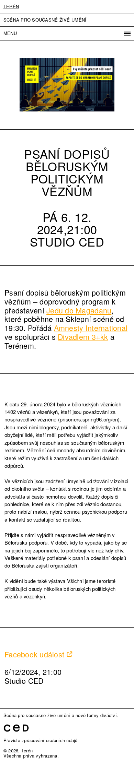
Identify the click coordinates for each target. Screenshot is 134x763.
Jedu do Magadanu (78, 310)
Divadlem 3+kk (83, 336)
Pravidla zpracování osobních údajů (40, 740)
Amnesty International (90, 327)
